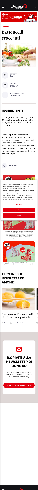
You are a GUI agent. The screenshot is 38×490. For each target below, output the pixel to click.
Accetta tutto (19, 210)
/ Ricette (5, 27)
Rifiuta (19, 215)
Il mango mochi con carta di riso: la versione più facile (17, 316)
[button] (3, 7)
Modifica (19, 204)
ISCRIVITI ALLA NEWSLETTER (19, 385)
